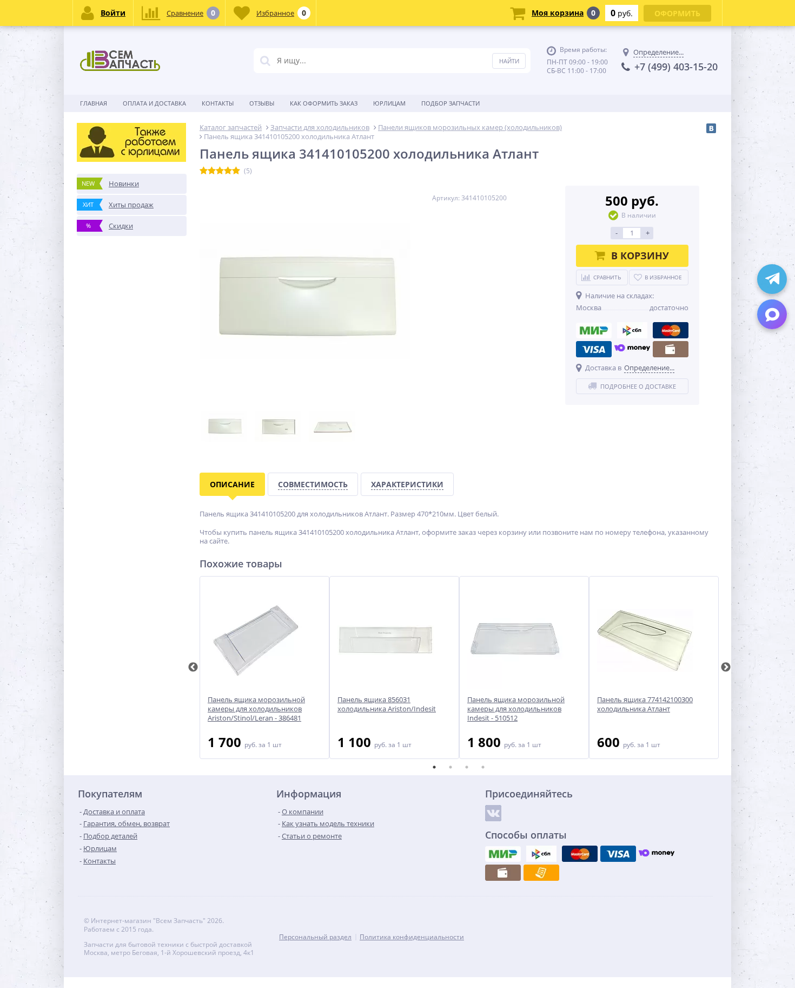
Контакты (218, 103)
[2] (212, 171)
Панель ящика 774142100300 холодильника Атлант (645, 704)
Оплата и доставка (154, 103)
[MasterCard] (670, 330)
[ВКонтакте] (711, 128)
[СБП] (632, 330)
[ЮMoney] (632, 349)
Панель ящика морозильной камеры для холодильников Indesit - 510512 (516, 709)
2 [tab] (450, 767)
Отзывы (261, 103)
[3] (220, 171)
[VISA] (594, 349)
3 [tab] (466, 767)
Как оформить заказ (323, 103)
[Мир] (594, 330)
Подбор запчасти (450, 103)
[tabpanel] (264, 667)
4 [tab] (483, 767)
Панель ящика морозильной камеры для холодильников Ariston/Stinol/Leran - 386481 (256, 709)
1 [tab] (434, 767)
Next (725, 667)
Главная (93, 103)
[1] (204, 171)
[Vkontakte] (493, 813)
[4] (228, 171)
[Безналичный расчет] (541, 873)
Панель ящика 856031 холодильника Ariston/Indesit (386, 704)
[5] (236, 171)
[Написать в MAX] (772, 314)
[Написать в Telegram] (772, 279)
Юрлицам (389, 103)
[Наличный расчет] (670, 349)
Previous (193, 667)
